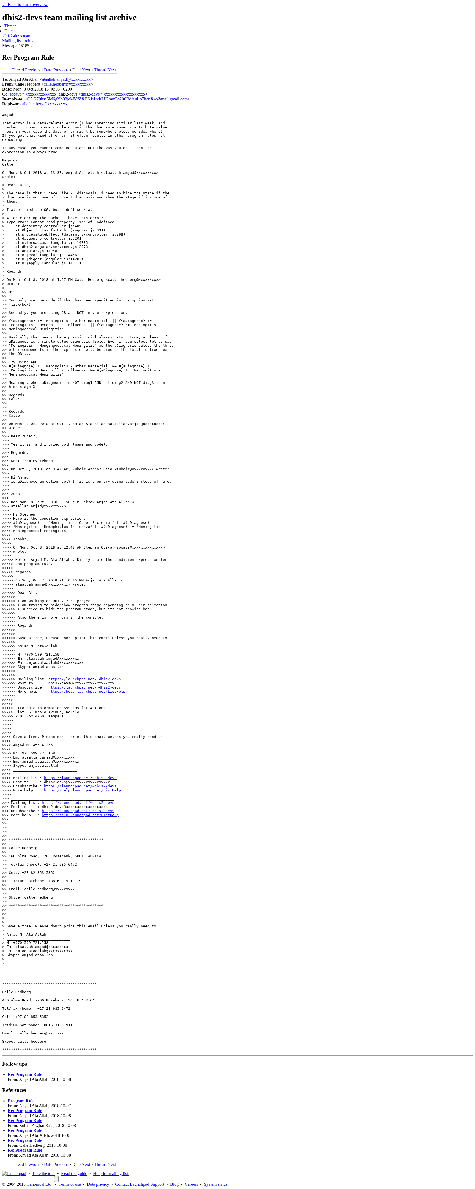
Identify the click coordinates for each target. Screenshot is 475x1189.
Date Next (81, 70)
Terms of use (70, 1184)
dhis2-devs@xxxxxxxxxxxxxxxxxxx (113, 94)
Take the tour (43, 1173)
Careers (191, 1184)
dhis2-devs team (17, 35)
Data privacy (98, 1184)
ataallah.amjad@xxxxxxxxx (66, 79)
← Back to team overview (25, 4)
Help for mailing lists (111, 1173)
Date (8, 31)
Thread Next (105, 70)
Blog (174, 1184)
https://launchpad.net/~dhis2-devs (84, 679)
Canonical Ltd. (40, 1184)
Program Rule (21, 1100)
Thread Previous (26, 70)
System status (215, 1184)
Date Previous (56, 70)
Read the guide (74, 1173)
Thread (10, 26)
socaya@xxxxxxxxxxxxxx (33, 94)
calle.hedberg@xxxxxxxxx (67, 84)
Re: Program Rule (25, 1074)
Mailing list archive (18, 40)
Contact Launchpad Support (139, 1184)
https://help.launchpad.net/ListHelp (86, 691)
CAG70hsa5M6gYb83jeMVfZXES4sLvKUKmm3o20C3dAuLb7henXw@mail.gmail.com (107, 99)
